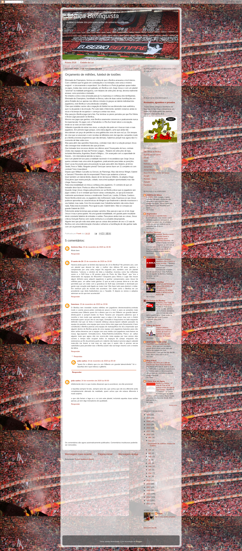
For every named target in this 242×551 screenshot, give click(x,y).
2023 (148, 425)
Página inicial (105, 454)
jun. (150, 463)
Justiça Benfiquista (92, 15)
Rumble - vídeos (150, 179)
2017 (148, 487)
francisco (75, 304)
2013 (148, 500)
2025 (148, 418)
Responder (75, 254)
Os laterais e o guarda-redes (157, 216)
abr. (150, 470)
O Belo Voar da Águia (155, 381)
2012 (148, 504)
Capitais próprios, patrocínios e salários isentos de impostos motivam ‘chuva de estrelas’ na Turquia (164, 332)
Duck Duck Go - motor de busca (156, 173)
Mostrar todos (173, 405)
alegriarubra (151, 214)
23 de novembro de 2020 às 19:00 (98, 261)
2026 (148, 415)
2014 (148, 497)
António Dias (76, 247)
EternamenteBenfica (155, 282)
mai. (150, 466)
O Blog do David (153, 325)
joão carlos (82, 361)
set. (150, 453)
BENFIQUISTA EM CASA (156, 342)
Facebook (148, 185)
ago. (150, 456)
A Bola (146, 158)
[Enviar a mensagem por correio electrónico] (95, 234)
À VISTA (149, 197)
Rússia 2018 (70, 62)
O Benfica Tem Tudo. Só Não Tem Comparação (165, 304)
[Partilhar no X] (105, 233)
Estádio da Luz (87, 62)
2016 (148, 490)
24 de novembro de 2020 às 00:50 (95, 381)
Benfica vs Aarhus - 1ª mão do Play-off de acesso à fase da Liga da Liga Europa (165, 386)
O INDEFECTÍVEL (153, 257)
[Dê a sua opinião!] (102, 233)
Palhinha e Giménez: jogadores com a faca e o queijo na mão (165, 261)
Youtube (147, 182)
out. (150, 450)
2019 (148, 480)
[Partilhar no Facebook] (107, 233)
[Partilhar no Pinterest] (110, 233)
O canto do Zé (77, 261)
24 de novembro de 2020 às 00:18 (101, 361)
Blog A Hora (151, 361)
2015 (148, 494)
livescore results (150, 528)
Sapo (146, 161)
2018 (148, 484)
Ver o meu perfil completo (165, 517)
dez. (150, 437)
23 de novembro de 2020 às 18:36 (97, 247)
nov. (150, 441)
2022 (148, 428)
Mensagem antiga (128, 454)
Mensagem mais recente (78, 454)
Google (146, 176)
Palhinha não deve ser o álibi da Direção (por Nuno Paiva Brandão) (159, 364)
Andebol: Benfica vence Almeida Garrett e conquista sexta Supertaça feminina (164, 237)
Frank (160, 513)
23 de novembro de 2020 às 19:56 (94, 304)
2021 (148, 431)
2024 (148, 421)
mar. (150, 473)
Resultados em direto (152, 155)
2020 (148, 435)
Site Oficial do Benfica (152, 152)
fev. (150, 476)
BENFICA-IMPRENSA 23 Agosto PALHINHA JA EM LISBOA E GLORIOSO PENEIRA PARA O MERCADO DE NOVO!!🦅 (165, 289)
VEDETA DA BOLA (154, 195)
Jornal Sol (148, 167)
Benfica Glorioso (153, 232)
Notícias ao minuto (151, 164)
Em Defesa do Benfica (155, 301)
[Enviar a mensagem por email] (100, 233)
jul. (149, 460)
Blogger (139, 541)
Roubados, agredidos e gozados (159, 102)
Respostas (78, 356)
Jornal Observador (151, 170)
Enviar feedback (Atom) (84, 459)
